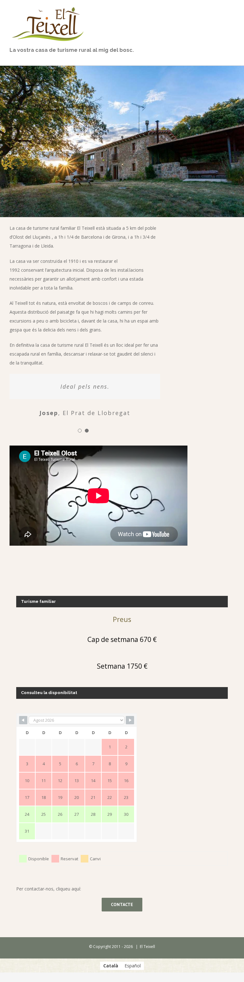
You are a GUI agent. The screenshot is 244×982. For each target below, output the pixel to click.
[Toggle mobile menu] (231, 7)
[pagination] (80, 431)
